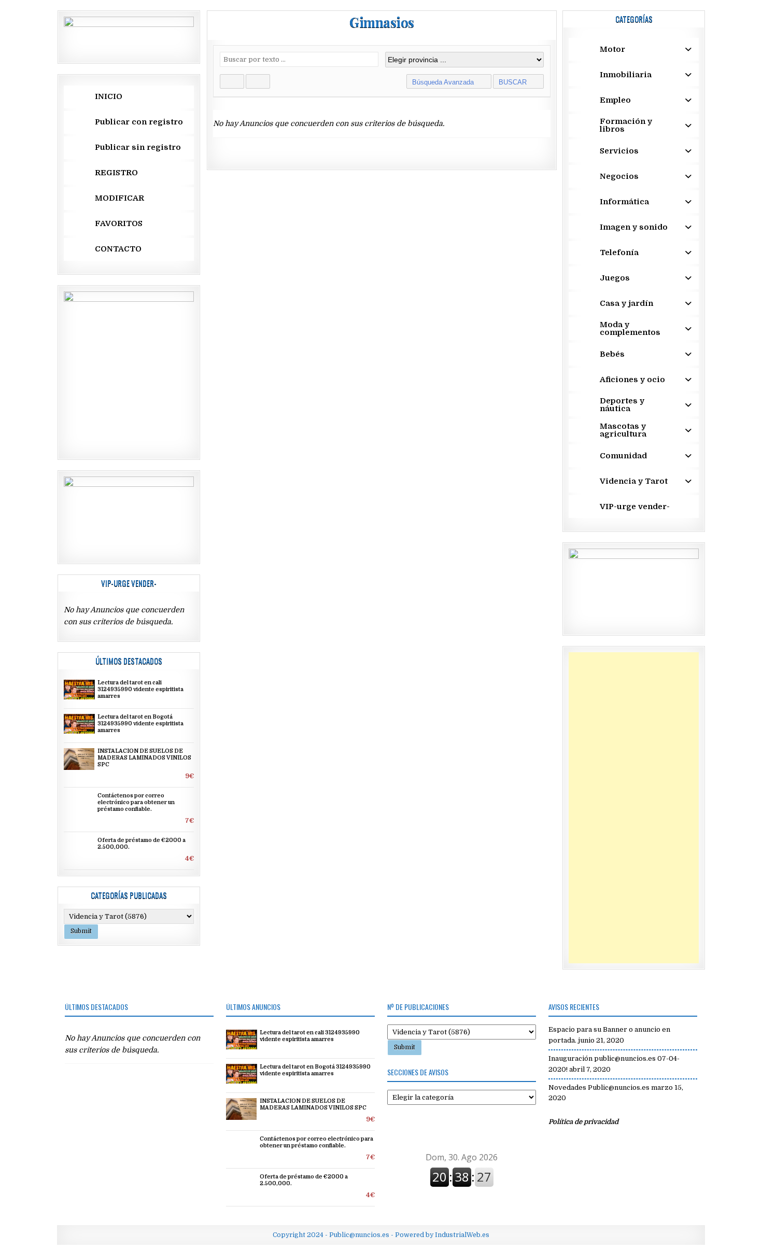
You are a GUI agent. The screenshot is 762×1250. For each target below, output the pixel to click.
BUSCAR (514, 82)
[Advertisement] (634, 807)
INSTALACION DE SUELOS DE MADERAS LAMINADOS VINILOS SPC (144, 758)
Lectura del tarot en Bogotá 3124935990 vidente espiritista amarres (140, 724)
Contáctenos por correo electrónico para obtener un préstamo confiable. (136, 802)
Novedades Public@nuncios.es (599, 1087)
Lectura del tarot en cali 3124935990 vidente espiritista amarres (140, 689)
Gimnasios (381, 22)
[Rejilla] (232, 81)
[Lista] (258, 81)
